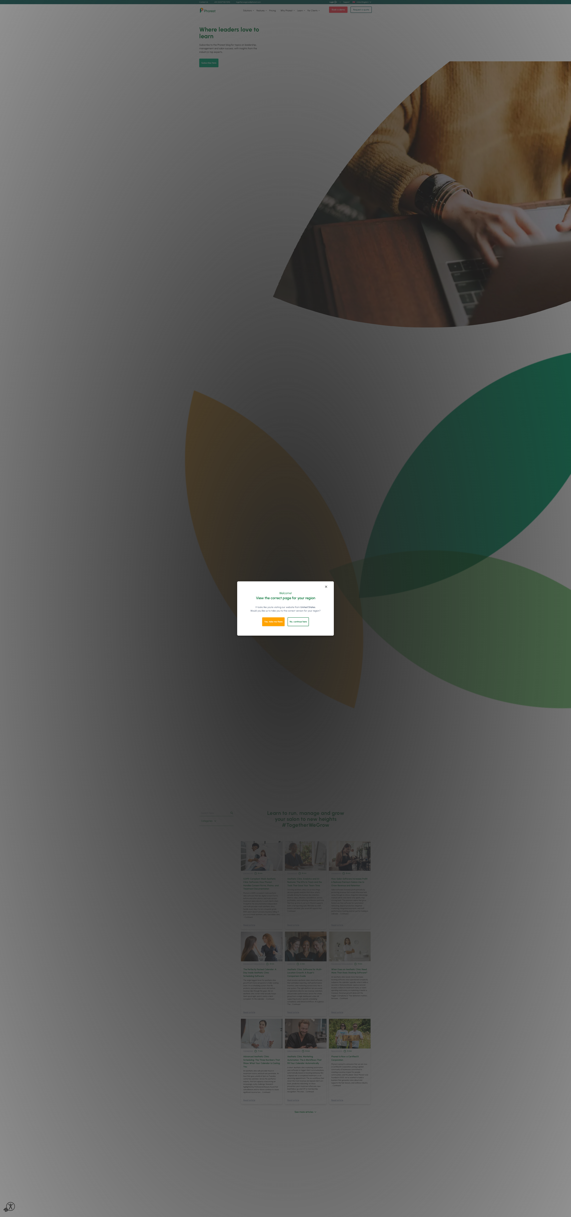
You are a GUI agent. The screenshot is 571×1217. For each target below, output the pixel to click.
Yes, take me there (273, 621)
